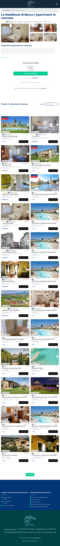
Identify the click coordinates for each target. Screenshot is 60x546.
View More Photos (7, 40)
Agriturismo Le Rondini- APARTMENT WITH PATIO (44, 426)
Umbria (17, 10)
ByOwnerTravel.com (10, 529)
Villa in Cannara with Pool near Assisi (41, 165)
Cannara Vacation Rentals (7, 498)
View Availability (24, 141)
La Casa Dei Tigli (6, 165)
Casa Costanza (36, 136)
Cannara (23, 10)
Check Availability (30, 73)
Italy (13, 10)
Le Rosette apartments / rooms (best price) (13, 426)
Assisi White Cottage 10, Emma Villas (12, 368)
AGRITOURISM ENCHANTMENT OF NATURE (13, 339)
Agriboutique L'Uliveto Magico (10, 194)
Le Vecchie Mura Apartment (9, 252)
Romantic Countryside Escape (10, 136)
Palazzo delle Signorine (8, 281)
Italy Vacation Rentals (8, 505)
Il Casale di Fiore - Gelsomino (9, 455)
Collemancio (9, 458)
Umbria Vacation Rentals (7, 502)
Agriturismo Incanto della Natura (10, 310)
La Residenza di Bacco (8, 223)
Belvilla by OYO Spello (37, 368)
